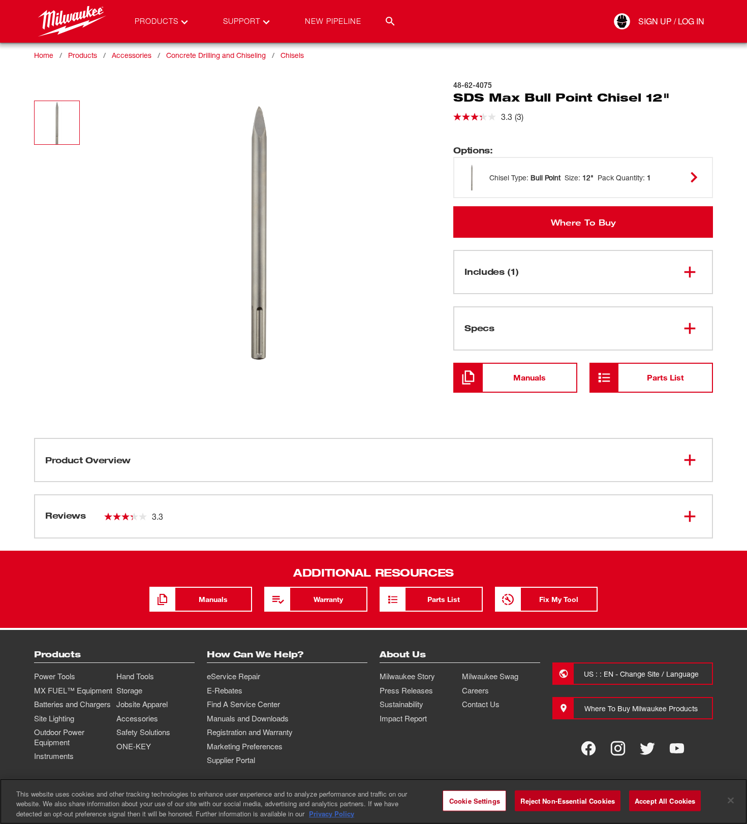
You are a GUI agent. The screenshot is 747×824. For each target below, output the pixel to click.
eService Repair (233, 676)
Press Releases (406, 690)
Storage (129, 690)
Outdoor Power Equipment (59, 737)
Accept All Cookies (665, 800)
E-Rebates (224, 690)
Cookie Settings (474, 800)
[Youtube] (677, 748)
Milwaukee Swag (490, 676)
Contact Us (481, 704)
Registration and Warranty (250, 732)
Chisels (292, 55)
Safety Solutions (143, 732)
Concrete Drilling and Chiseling (216, 55)
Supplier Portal (231, 760)
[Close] (731, 800)
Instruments (54, 756)
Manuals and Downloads (248, 718)
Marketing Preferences (245, 746)
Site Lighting (54, 718)
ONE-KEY (133, 746)
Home (43, 55)
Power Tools (54, 676)
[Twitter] (647, 748)
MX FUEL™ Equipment (73, 690)
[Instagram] (618, 748)
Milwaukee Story (407, 676)
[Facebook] (588, 748)
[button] (57, 123)
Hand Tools (135, 676)
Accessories (131, 55)
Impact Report (403, 718)
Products (82, 55)
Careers (475, 690)
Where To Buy (583, 222)
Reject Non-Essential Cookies (567, 800)
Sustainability (401, 704)
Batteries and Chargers (72, 704)
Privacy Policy (331, 813)
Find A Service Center (243, 704)
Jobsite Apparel (142, 704)
